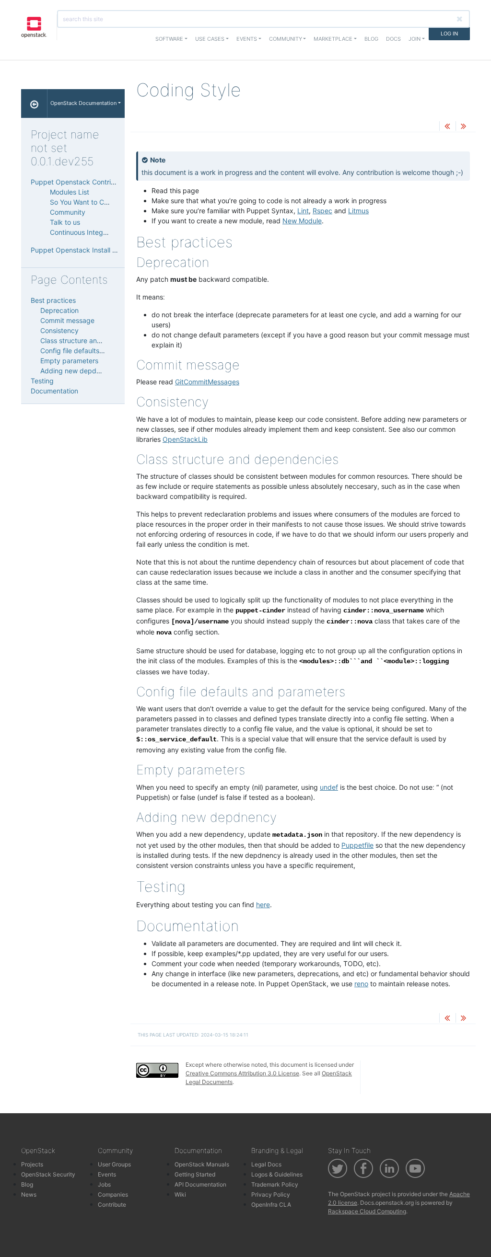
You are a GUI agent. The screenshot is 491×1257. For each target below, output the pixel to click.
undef (329, 787)
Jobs (104, 1184)
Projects (32, 1164)
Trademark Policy (274, 1184)
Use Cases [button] (209, 38)
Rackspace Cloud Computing (367, 1211)
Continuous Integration (85, 232)
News (28, 1194)
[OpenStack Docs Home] (34, 103)
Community (67, 212)
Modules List (69, 192)
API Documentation (200, 1184)
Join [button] (415, 38)
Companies (113, 1194)
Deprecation (59, 310)
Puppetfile (357, 845)
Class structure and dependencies (94, 340)
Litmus (358, 211)
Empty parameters (69, 361)
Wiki (180, 1194)
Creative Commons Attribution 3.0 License (242, 1073)
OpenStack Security (48, 1174)
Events (107, 1174)
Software (169, 38)
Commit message (67, 320)
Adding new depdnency (78, 371)
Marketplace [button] (333, 38)
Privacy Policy (270, 1194)
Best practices (53, 300)
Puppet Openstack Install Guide (80, 250)
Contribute (112, 1204)
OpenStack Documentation (83, 103)
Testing (42, 381)
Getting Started (195, 1174)
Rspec (322, 211)
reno (361, 984)
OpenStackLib (185, 439)
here (263, 904)
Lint (303, 211)
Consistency (59, 330)
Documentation (54, 391)
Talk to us (65, 222)
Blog (371, 38)
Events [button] (246, 38)
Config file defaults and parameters (95, 350)
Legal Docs (266, 1164)
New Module (302, 221)
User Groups (114, 1164)
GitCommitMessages (207, 382)
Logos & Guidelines (277, 1174)
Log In (449, 33)
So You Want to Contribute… (94, 202)
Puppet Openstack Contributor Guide (89, 182)
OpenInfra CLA (271, 1204)
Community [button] (285, 38)
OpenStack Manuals (202, 1164)
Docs (393, 38)
